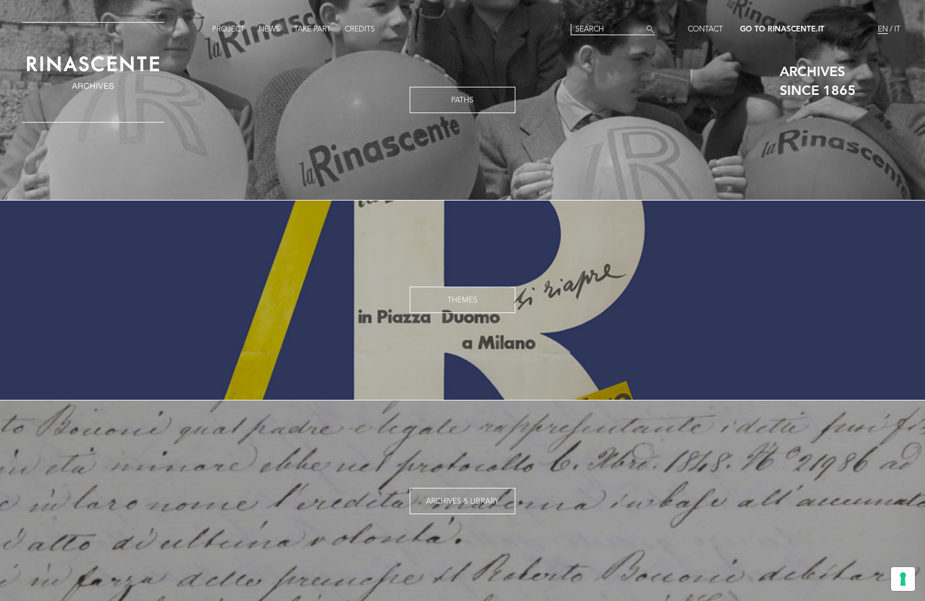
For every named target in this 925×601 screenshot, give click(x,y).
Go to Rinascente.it (782, 29)
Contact (705, 29)
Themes (462, 300)
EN (883, 29)
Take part (312, 29)
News (269, 29)
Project (228, 29)
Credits (360, 29)
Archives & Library (462, 501)
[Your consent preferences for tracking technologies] (903, 579)
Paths (462, 100)
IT (897, 29)
